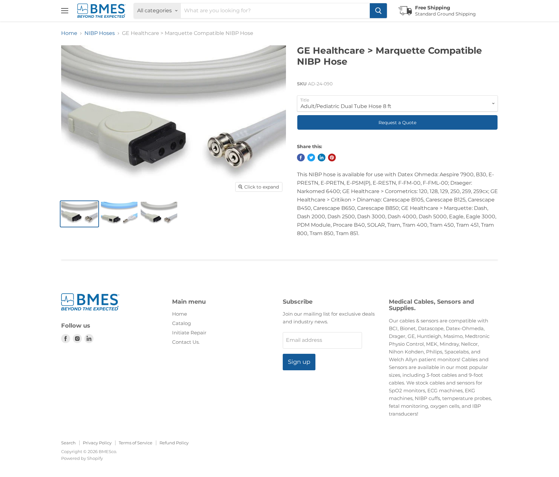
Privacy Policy (97, 442)
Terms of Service (135, 442)
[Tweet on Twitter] (311, 157)
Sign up (299, 361)
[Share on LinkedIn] (321, 157)
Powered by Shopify (82, 458)
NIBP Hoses (99, 33)
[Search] (378, 10)
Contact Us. (186, 342)
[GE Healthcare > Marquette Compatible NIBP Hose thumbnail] (79, 214)
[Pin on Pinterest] (332, 157)
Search (68, 442)
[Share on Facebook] (301, 157)
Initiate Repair (189, 333)
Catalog (181, 323)
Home (69, 33)
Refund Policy (174, 442)
